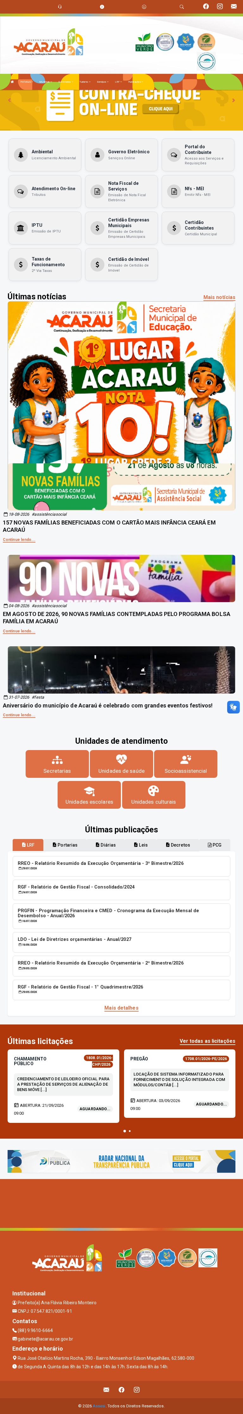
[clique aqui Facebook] (121, 1389)
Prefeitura (25, 81)
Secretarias (64, 81)
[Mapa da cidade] (121, 1202)
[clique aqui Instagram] (136, 1389)
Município (44, 81)
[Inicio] (12, 82)
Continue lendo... (19, 539)
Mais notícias (219, 297)
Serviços (102, 81)
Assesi (99, 1406)
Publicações (134, 81)
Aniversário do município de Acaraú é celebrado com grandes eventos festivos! (108, 705)
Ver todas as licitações (207, 1041)
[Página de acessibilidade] (144, 6)
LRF (117, 81)
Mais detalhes (121, 1008)
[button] (124, 1131)
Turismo (84, 81)
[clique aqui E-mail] (106, 1389)
